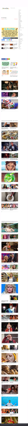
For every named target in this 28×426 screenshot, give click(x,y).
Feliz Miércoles (20, 25)
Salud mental (20, 46)
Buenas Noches (20, 15)
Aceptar (12, 425)
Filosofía (19, 28)
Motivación (20, 36)
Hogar (19, 31)
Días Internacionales (20, 21)
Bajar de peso (20, 13)
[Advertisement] (4, 3)
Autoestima (20, 12)
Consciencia (20, 18)
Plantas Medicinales (20, 41)
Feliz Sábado (20, 26)
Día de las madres (20, 20)
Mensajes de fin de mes (21, 34)
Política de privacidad (15, 425)
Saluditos (19, 47)
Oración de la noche (20, 39)
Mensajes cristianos (20, 33)
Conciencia (20, 17)
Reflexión (19, 44)
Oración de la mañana (21, 38)
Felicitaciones (20, 23)
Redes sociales (20, 43)
